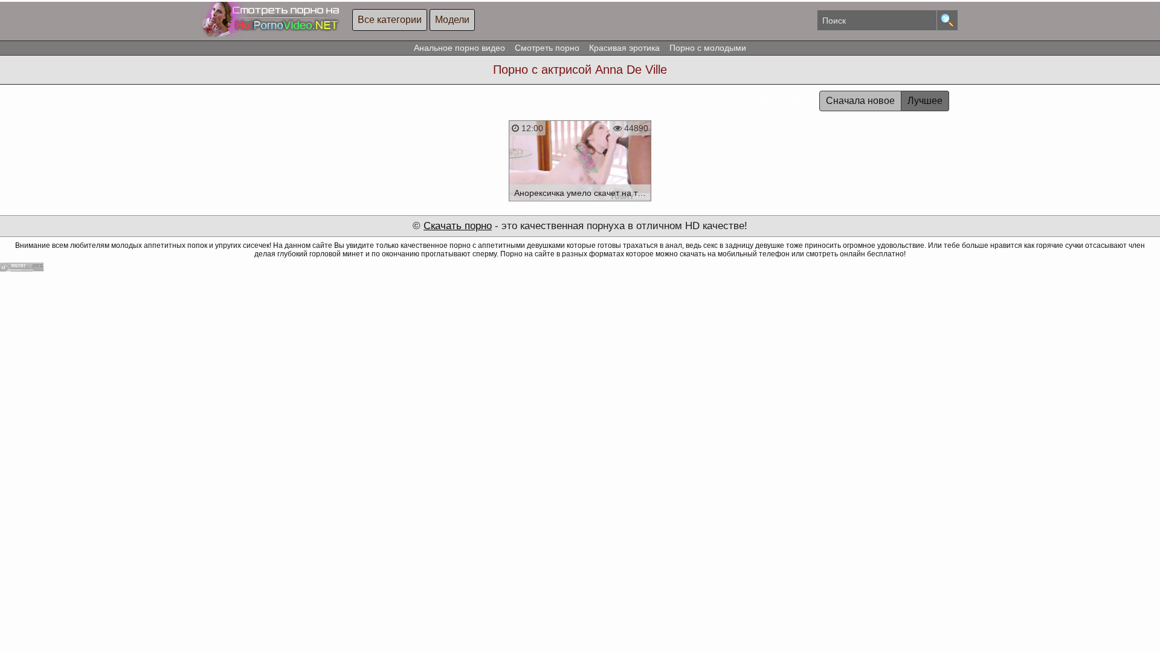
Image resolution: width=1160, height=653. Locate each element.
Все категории (390, 20)
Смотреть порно (547, 48)
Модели (452, 20)
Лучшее (924, 101)
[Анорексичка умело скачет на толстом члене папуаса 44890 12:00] (580, 203)
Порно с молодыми (707, 48)
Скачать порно (458, 226)
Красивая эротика (624, 48)
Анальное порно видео (459, 48)
